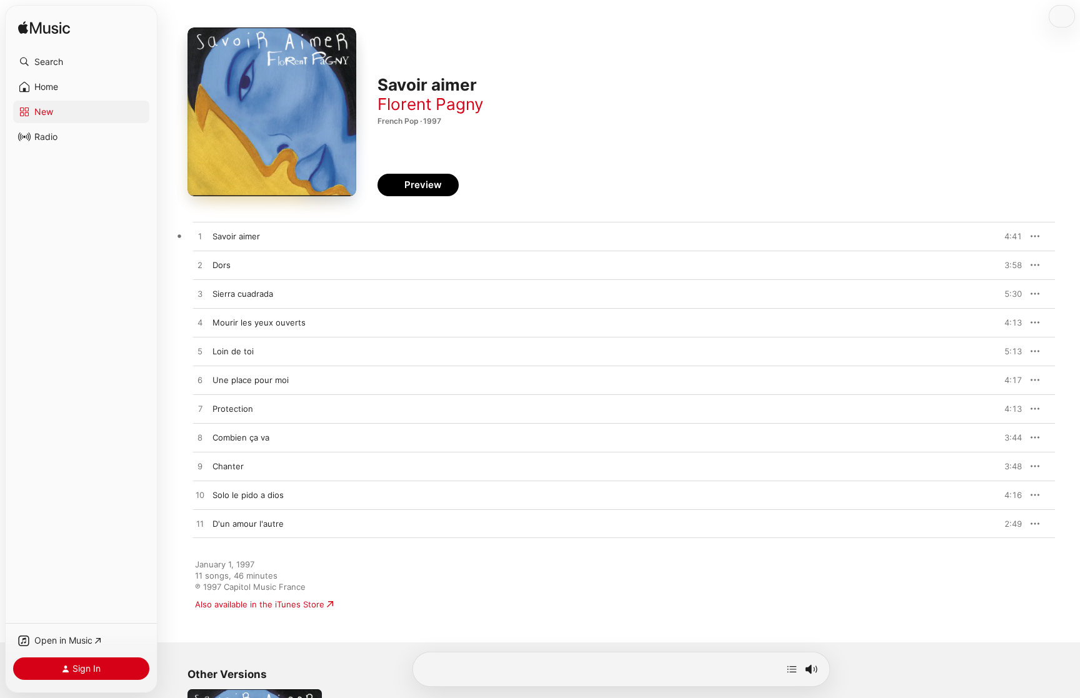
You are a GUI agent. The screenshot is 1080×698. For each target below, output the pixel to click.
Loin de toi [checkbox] (233, 351)
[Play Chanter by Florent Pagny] (200, 466)
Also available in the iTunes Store (259, 604)
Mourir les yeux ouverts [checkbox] (259, 322)
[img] (44, 28)
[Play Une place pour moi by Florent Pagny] (200, 380)
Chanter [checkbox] (228, 466)
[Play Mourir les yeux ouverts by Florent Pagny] (200, 323)
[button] (81, 61)
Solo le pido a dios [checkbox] (248, 495)
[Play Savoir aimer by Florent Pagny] (200, 236)
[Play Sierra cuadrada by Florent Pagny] (200, 294)
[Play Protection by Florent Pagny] (200, 409)
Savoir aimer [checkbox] (236, 236)
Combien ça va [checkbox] (240, 437)
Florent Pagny (430, 104)
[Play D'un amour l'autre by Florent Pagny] (200, 524)
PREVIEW (1008, 236)
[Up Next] (791, 669)
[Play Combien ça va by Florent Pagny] (200, 438)
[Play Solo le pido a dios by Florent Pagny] (200, 495)
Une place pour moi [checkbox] (250, 380)
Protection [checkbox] (232, 409)
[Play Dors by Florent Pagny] (200, 265)
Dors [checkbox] (221, 265)
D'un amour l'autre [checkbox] (248, 524)
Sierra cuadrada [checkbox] (242, 294)
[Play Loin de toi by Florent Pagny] (200, 351)
